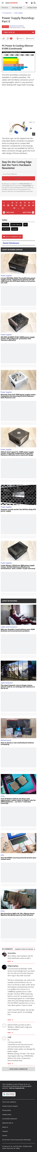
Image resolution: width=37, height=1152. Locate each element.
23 (25, 205)
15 (25, 203)
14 (20, 203)
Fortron (5, 225)
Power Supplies (18, 13)
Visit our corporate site (16, 1088)
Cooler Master (16, 225)
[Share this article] (4, 38)
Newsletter (31, 38)
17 (33, 203)
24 (29, 205)
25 (33, 205)
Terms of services (25, 184)
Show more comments (17, 1069)
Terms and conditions (9, 1102)
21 (16, 205)
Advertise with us (7, 1123)
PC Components (6, 13)
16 (29, 203)
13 (16, 203)
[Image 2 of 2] (31, 128)
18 (4, 205)
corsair (14, 229)
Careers (4, 1135)
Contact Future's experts (10, 1106)
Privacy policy (6, 1110)
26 (14, 208)
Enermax (6, 229)
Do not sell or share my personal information (16, 1140)
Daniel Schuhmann (18, 26)
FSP (25, 225)
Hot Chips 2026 (17, 7)
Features (5, 27)
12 (12, 203)
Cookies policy (6, 1114)
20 (12, 205)
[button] (34, 3)
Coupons (5, 1131)
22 (20, 205)
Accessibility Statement (9, 1119)
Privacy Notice (27, 185)
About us (5, 1127)
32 (23, 208)
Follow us (21, 38)
